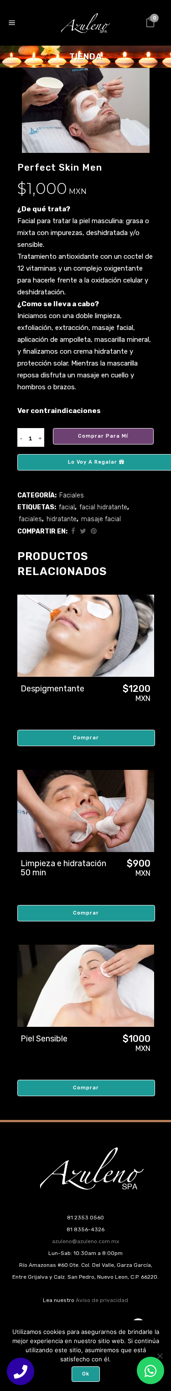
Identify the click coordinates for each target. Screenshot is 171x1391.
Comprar (86, 738)
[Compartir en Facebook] (73, 531)
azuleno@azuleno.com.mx (85, 1241)
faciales (30, 519)
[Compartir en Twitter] (83, 531)
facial (67, 507)
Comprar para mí (103, 436)
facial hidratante (103, 507)
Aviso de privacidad (102, 1300)
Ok (85, 1374)
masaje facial (101, 519)
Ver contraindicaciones (59, 411)
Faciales (71, 495)
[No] (159, 1355)
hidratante (62, 519)
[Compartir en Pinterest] (94, 531)
